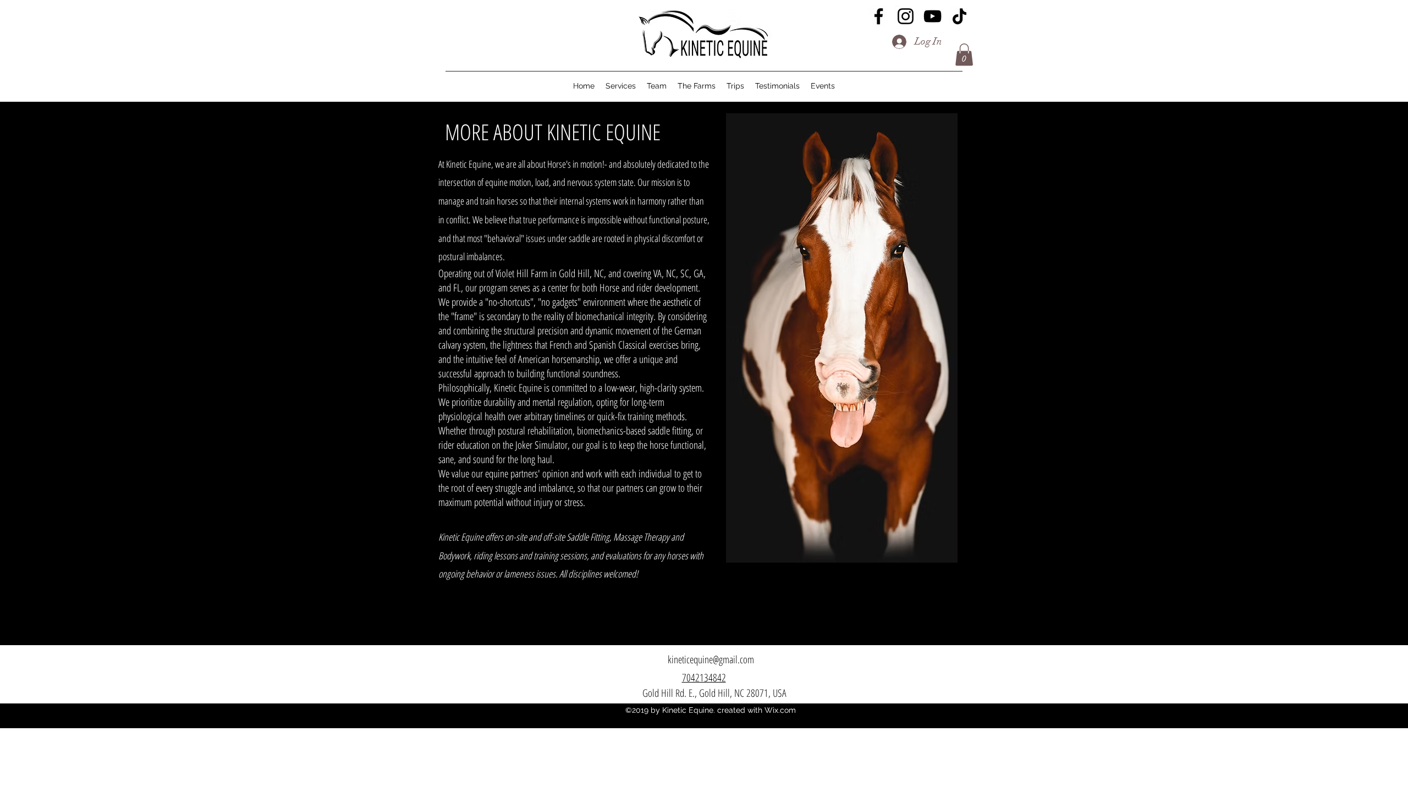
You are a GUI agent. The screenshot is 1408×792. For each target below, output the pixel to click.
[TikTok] (959, 16)
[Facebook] (878, 16)
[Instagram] (905, 16)
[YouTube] (932, 16)
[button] (964, 54)
